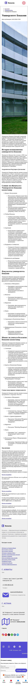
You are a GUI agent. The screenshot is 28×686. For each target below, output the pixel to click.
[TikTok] (9, 635)
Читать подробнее (6, 474)
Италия (3, 682)
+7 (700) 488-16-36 (8, 585)
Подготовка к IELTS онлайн (8, 559)
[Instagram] (3, 635)
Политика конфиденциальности (9, 564)
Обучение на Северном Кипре (9, 548)
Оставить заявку (21, 670)
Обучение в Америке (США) (8, 553)
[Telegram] (18, 635)
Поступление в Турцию (7, 549)
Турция (11, 682)
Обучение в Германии (7, 556)
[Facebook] (15, 635)
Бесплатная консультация (18, 683)
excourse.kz (25, 653)
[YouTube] (6, 635)
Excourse (7, 8)
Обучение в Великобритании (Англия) (11, 554)
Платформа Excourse (6, 561)
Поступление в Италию (7, 551)
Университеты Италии (7, 563)
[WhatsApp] (12, 635)
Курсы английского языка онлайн (9, 558)
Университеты (9, 10)
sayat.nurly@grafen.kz (16, 592)
